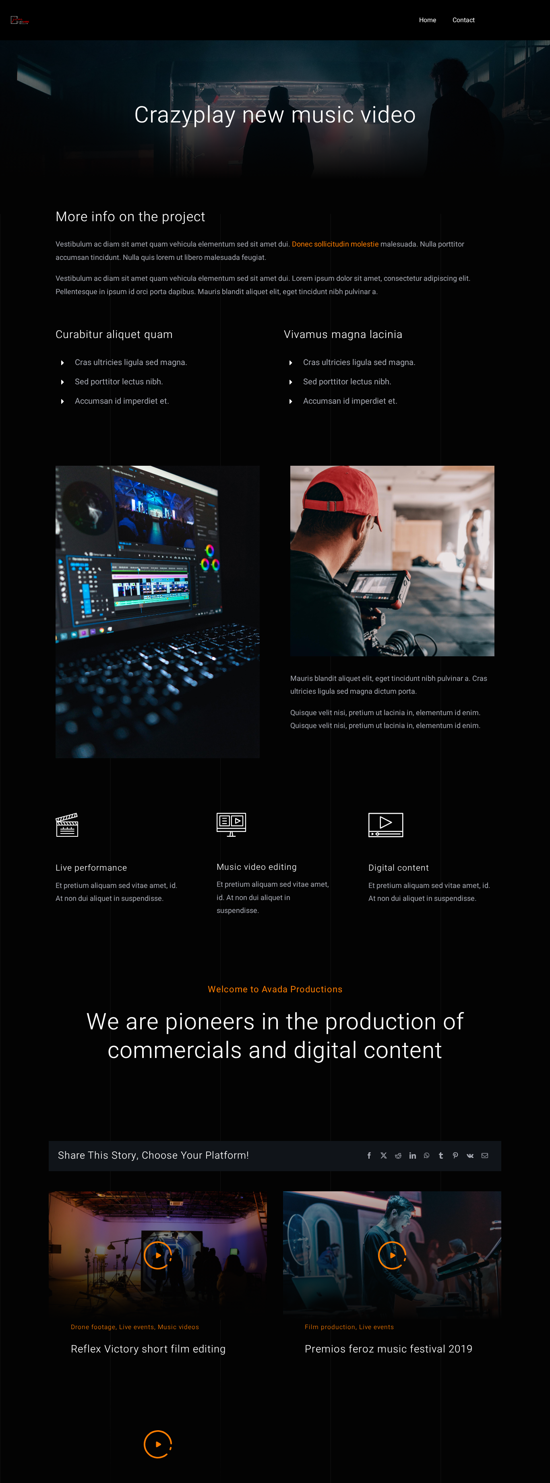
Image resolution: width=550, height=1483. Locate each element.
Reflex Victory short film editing (148, 1349)
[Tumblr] (441, 1156)
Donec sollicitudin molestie (335, 244)
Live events (136, 1327)
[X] (383, 1156)
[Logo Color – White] (20, 19)
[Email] (485, 1156)
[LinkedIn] (412, 1156)
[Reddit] (398, 1156)
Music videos (178, 1327)
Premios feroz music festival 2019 (389, 1349)
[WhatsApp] (427, 1156)
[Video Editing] (158, 469)
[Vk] (470, 1156)
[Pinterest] (455, 1156)
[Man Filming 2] (392, 469)
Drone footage (93, 1327)
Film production (330, 1327)
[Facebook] (369, 1156)
